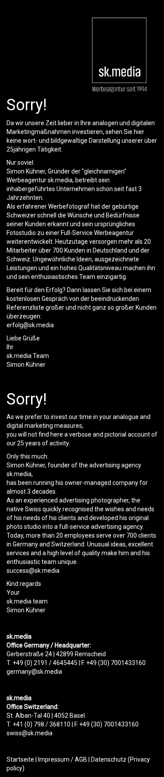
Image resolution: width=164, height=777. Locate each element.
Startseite (20, 759)
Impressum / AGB (62, 759)
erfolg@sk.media (30, 325)
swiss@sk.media (29, 733)
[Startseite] (119, 55)
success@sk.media (33, 570)
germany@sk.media (34, 671)
